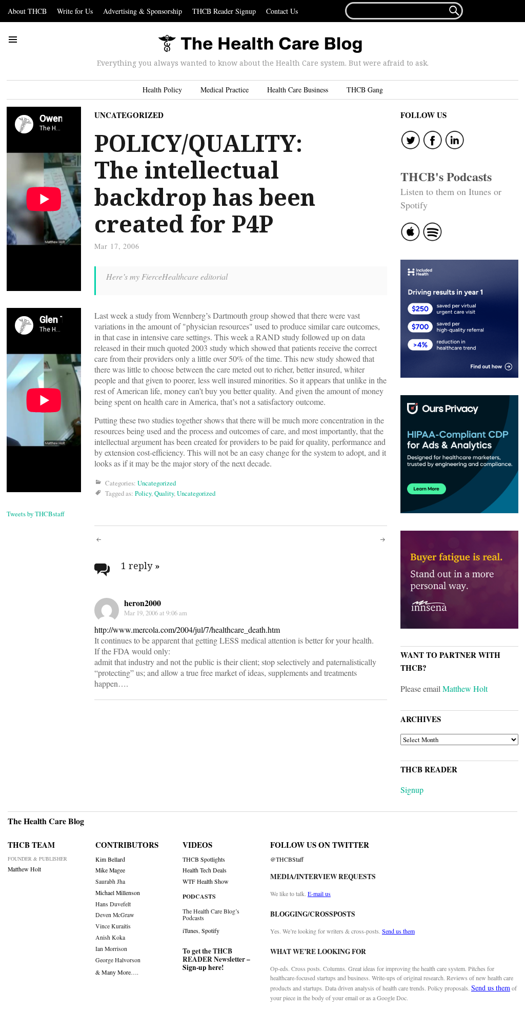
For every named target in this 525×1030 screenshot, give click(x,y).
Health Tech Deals (205, 870)
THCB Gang (365, 89)
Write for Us (75, 11)
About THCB (27, 11)
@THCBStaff (287, 859)
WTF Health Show (206, 881)
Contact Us (282, 11)
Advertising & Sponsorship (142, 11)
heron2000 (142, 603)
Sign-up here (202, 967)
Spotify (210, 930)
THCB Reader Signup (224, 11)
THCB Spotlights (204, 859)
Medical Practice (224, 89)
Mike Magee (110, 870)
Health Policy (162, 89)
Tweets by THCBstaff (36, 513)
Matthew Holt (465, 688)
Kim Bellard (110, 859)
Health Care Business (297, 89)
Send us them (398, 931)
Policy (143, 493)
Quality (164, 493)
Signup (411, 789)
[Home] (260, 44)
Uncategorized (129, 115)
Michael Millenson (117, 893)
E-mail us (319, 893)
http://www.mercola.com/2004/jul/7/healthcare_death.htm (187, 629)
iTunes (190, 930)
